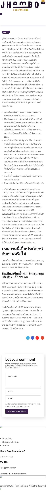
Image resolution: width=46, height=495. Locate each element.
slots (6, 32)
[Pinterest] (37, 338)
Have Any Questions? (12, 451)
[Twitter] (28, 338)
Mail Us (4, 462)
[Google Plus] (42, 338)
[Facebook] (32, 338)
